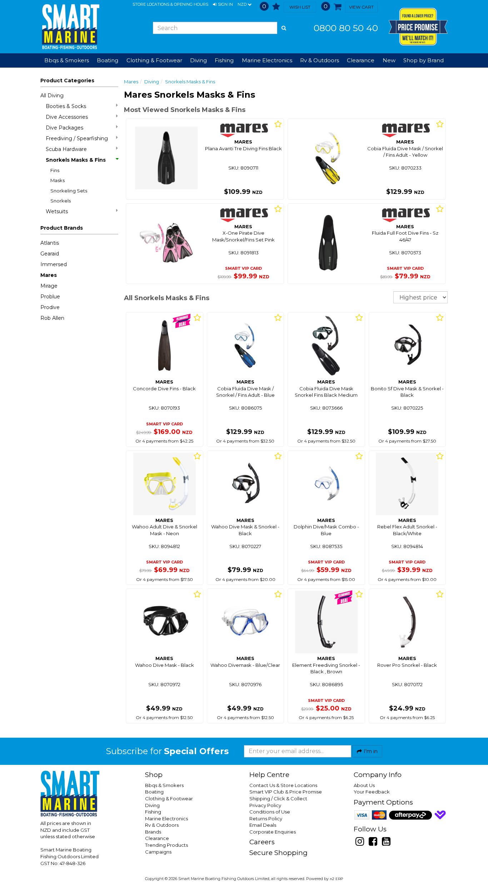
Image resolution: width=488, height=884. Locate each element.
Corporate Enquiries (272, 832)
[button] (223, 5)
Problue (50, 296)
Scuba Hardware (66, 149)
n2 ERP (336, 878)
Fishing (153, 812)
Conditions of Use (269, 812)
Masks (57, 180)
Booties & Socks (66, 106)
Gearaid (49, 253)
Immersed (53, 264)
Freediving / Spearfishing (77, 138)
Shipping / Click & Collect (278, 798)
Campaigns (158, 852)
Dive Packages (64, 127)
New (389, 60)
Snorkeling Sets (68, 191)
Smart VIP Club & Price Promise (285, 792)
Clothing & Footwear (169, 798)
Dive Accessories (67, 117)
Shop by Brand (423, 60)
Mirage (49, 286)
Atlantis (49, 243)
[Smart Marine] (69, 27)
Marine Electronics (166, 818)
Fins (54, 170)
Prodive (50, 307)
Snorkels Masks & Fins (76, 160)
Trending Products (166, 845)
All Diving (52, 95)
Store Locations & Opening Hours (170, 4)
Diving (151, 81)
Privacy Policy (265, 805)
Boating (154, 792)
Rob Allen (52, 318)
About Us (364, 785)
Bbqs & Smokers (66, 60)
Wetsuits (57, 211)
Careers (262, 842)
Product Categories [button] (67, 80)
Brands (153, 832)
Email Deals (262, 825)
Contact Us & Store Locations (283, 785)
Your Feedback (372, 792)
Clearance (360, 60)
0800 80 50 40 (346, 28)
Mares (48, 275)
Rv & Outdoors (162, 825)
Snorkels (60, 201)
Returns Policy (265, 818)
